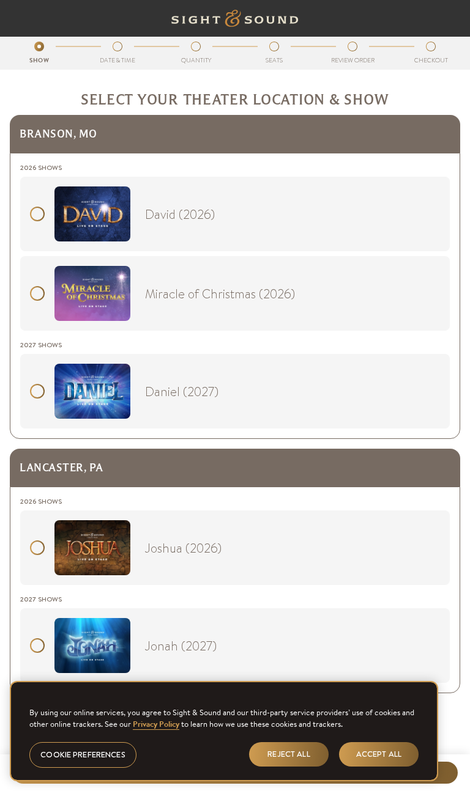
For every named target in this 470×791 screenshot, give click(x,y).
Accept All (378, 754)
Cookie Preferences (82, 754)
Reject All (288, 754)
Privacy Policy (156, 724)
